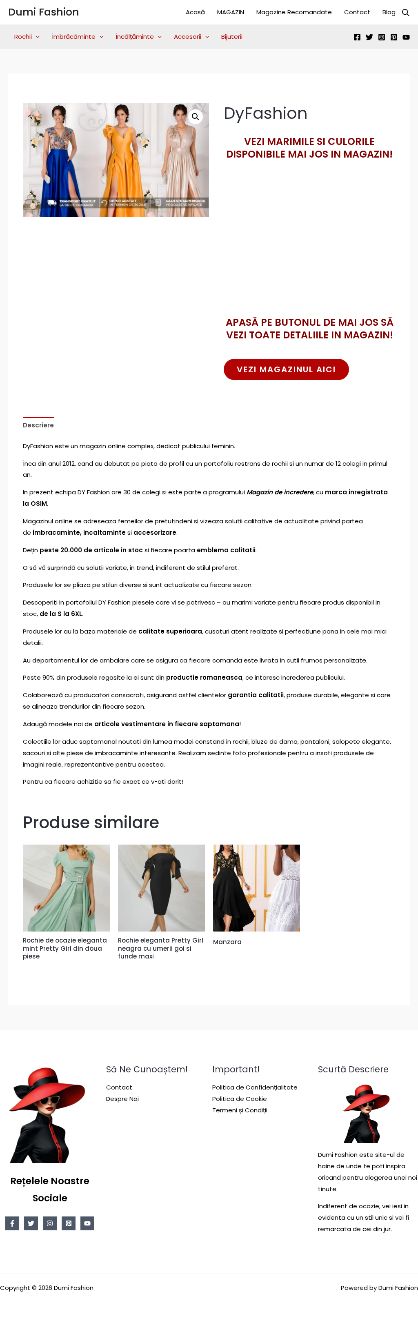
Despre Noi (122, 1098)
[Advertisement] (309, 253)
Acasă (195, 12)
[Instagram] (381, 37)
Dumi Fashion (43, 12)
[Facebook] (357, 37)
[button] (195, 116)
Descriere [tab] (38, 425)
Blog (389, 12)
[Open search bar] (406, 12)
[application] (36, 36)
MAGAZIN (230, 12)
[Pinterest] (394, 37)
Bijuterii (231, 36)
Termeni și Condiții (239, 1110)
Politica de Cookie (239, 1098)
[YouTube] (406, 37)
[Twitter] (369, 37)
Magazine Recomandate (294, 12)
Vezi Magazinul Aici (286, 369)
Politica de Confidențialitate (255, 1087)
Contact (357, 12)
